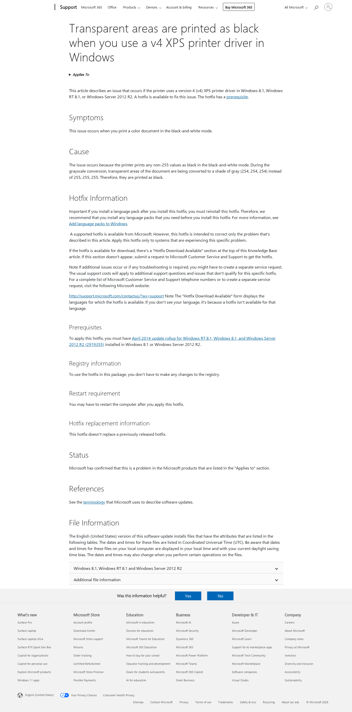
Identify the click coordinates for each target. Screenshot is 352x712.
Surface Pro (25, 622)
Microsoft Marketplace (246, 664)
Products (129, 7)
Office (112, 7)
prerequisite (237, 96)
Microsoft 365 (91, 7)
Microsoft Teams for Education (145, 639)
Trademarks (225, 702)
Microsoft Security (187, 631)
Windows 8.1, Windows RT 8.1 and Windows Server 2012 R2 (128, 568)
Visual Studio (240, 680)
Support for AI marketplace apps (252, 647)
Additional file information (97, 579)
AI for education (136, 680)
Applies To (81, 74)
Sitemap (138, 702)
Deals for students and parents (145, 672)
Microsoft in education (140, 622)
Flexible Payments (84, 680)
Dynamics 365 (185, 639)
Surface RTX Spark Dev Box (34, 647)
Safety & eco (248, 702)
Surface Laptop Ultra (30, 639)
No (220, 595)
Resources (206, 7)
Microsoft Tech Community (248, 655)
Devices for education (139, 631)
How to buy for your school (143, 655)
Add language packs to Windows (98, 223)
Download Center (84, 631)
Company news (294, 639)
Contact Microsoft (161, 702)
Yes (188, 595)
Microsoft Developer (244, 631)
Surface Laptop (27, 631)
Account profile (82, 622)
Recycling (269, 702)
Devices (151, 7)
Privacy (184, 702)
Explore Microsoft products (34, 672)
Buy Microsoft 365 (238, 7)
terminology (94, 502)
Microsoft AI (183, 622)
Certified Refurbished (86, 664)
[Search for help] (316, 6)
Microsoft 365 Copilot (189, 672)
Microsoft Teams (186, 664)
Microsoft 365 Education (141, 647)
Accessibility (292, 672)
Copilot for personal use (32, 664)
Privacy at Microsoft (297, 647)
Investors (290, 655)
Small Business (185, 680)
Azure (235, 622)
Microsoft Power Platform (192, 655)
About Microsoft (295, 631)
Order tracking (82, 655)
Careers (290, 622)
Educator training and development (148, 664)
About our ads (290, 702)
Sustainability (293, 680)
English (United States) (39, 695)
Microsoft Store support (88, 639)
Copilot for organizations (33, 655)
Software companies (244, 672)
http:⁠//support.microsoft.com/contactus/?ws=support (116, 295)
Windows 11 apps (28, 680)
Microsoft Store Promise (88, 672)
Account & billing (179, 7)
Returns (78, 647)
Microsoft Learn (242, 639)
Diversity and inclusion (299, 664)
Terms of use (203, 702)
